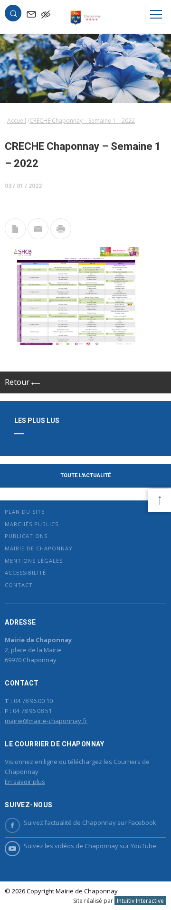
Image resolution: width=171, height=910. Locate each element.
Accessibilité (25, 572)
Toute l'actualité (85, 475)
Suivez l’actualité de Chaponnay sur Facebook (90, 822)
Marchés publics (31, 524)
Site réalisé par (118, 901)
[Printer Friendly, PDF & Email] (15, 236)
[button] (13, 15)
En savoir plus (25, 781)
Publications (26, 535)
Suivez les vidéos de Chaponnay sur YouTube (90, 846)
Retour (18, 382)
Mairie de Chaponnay (39, 548)
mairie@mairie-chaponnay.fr (46, 720)
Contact (19, 584)
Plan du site (25, 511)
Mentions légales (34, 560)
